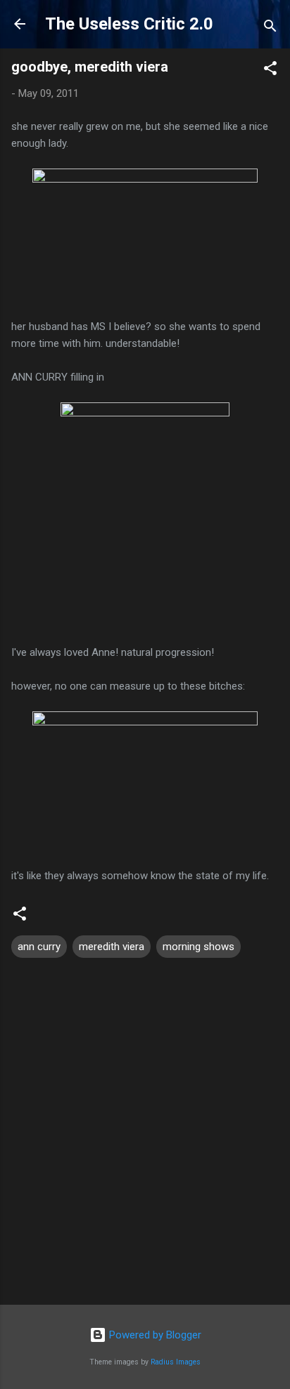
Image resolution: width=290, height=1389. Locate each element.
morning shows (198, 946)
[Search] (270, 28)
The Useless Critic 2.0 (129, 24)
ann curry (39, 946)
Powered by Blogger (153, 1335)
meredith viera (111, 946)
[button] (270, 70)
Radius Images (176, 1362)
